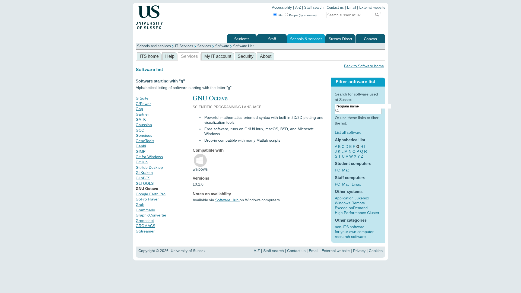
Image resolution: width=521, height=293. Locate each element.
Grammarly (145, 210)
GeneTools (145, 141)
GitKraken (144, 172)
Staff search (313, 7)
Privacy (359, 251)
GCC (140, 130)
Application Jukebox (352, 198)
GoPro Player (147, 199)
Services (204, 46)
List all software (348, 132)
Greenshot (145, 220)
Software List (243, 46)
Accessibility (282, 7)
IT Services (184, 46)
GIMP (140, 151)
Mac (346, 170)
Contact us (335, 7)
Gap (139, 109)
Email (351, 7)
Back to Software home (364, 66)
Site (280, 15)
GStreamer (145, 231)
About (265, 56)
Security (245, 56)
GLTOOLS (145, 183)
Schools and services (154, 46)
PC (337, 170)
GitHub (142, 162)
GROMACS (145, 226)
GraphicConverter (151, 215)
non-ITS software (349, 227)
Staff (272, 39)
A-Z (298, 7)
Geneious (144, 135)
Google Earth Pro (151, 194)
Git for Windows (149, 157)
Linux (356, 184)
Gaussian (144, 125)
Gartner (142, 114)
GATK (141, 119)
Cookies (376, 251)
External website (372, 7)
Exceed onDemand (351, 208)
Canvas (370, 39)
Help (169, 56)
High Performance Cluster (357, 213)
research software (350, 236)
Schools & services (306, 39)
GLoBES (143, 178)
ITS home (149, 56)
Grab (140, 204)
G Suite (142, 98)
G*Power (143, 103)
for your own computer (354, 232)
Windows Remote (350, 203)
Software (222, 46)
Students (241, 39)
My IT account (217, 56)
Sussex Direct (340, 39)
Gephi (141, 146)
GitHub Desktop (149, 167)
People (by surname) (303, 15)
